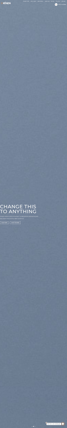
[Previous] (3, 214)
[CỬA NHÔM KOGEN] (6, 3)
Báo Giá (47, 1)
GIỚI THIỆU (33, 1)
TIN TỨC (58, 1)
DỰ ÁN (52, 1)
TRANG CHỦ (26, 1)
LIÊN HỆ (63, 1)
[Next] (64, 214)
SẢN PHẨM (40, 1)
